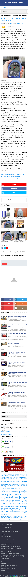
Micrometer (10, 498)
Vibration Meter (4, 519)
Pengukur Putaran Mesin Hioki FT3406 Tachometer (13, 174)
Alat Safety (23, 475)
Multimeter (11, 500)
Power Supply (16, 503)
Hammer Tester (24, 488)
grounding (16, 488)
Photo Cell (9, 503)
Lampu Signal (14, 496)
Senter (2, 508)
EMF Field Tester (24, 485)
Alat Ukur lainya (17, 477)
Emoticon (5, 264)
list (23, 497)
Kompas (15, 491)
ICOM (2, 491)
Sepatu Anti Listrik (9, 508)
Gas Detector (4, 488)
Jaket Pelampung (6, 491)
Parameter (3, 501)
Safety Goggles (4, 506)
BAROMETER (3, 480)
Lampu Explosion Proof (21, 493)
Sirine (20, 508)
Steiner (21, 513)
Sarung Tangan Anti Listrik (20, 506)
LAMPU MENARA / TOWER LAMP (18, 494)
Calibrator (25, 480)
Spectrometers (3, 513)
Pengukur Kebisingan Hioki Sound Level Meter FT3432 (6, 230)
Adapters (9, 474)
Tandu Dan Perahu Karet (15, 514)
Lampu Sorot (15, 497)
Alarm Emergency (15, 474)
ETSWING (3, 487)
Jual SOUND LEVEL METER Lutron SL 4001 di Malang (19, 218)
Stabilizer (17, 513)
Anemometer (9, 478)
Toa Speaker (24, 517)
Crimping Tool (16, 482)
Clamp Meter (24, 481)
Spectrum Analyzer (11, 513)
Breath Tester (15, 480)
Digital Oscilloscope (10, 484)
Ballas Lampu (24, 478)
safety (26, 505)
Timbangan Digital (17, 517)
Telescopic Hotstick (6, 516)
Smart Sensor (16, 511)
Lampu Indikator (4, 494)
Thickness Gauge (9, 517)
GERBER (8, 488)
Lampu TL (21, 497)
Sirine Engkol (10, 510)
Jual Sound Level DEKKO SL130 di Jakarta (6, 218)
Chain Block (9, 481)
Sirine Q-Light (9, 511)
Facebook (14, 188)
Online (3, 245)
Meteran (6, 498)
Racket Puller (16, 505)
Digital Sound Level (8, 15)
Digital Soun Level (17, 484)
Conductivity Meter (9, 482)
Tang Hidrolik (24, 514)
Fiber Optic (12, 487)
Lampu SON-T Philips (8, 497)
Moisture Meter (23, 498)
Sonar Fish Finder (23, 511)
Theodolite (3, 517)
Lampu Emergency (9, 493)
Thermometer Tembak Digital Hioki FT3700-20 (14, 252)
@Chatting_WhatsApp (5, 431)
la (17, 491)
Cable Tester (20, 480)
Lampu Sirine (20, 496)
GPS (12, 488)
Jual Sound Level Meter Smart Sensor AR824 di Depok (20, 241)
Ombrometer (17, 500)
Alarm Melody (23, 474)
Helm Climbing (11, 490)
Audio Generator (16, 478)
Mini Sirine (15, 498)
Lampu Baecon (21, 491)
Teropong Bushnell (22, 516)
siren (17, 508)
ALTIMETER (25, 477)
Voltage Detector (11, 519)
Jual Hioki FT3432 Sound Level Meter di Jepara (7, 241)
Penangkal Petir (10, 502)
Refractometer (22, 505)
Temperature (14, 516)
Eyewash (7, 487)
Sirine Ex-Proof (19, 510)
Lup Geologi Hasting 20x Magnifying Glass (11, 176)
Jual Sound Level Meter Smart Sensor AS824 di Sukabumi (20, 230)
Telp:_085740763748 (5, 426)
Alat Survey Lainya (7, 477)
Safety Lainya (10, 506)
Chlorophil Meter (15, 481)
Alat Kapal (3, 475)
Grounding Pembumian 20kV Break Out (17, 316)
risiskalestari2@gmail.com (6, 434)
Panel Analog (24, 500)
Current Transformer (23, 482)
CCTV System (3, 481)
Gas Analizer (24, 487)
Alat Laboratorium (10, 475)
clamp (19, 481)
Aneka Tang (3, 478)
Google (14, 184)
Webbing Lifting (18, 519)
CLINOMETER (3, 482)
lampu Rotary (5, 496)
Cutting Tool (3, 484)
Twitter (14, 192)
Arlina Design (12, 576)
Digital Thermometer (15, 485)
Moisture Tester (4, 500)
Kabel (12, 491)
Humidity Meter (24, 490)
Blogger (22, 576)
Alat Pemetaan (18, 475)
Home (2, 15)
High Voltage (18, 490)
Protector (11, 505)
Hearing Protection (4, 490)
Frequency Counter (18, 487)
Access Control (4, 474)
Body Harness (9, 480)
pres (9, 505)
